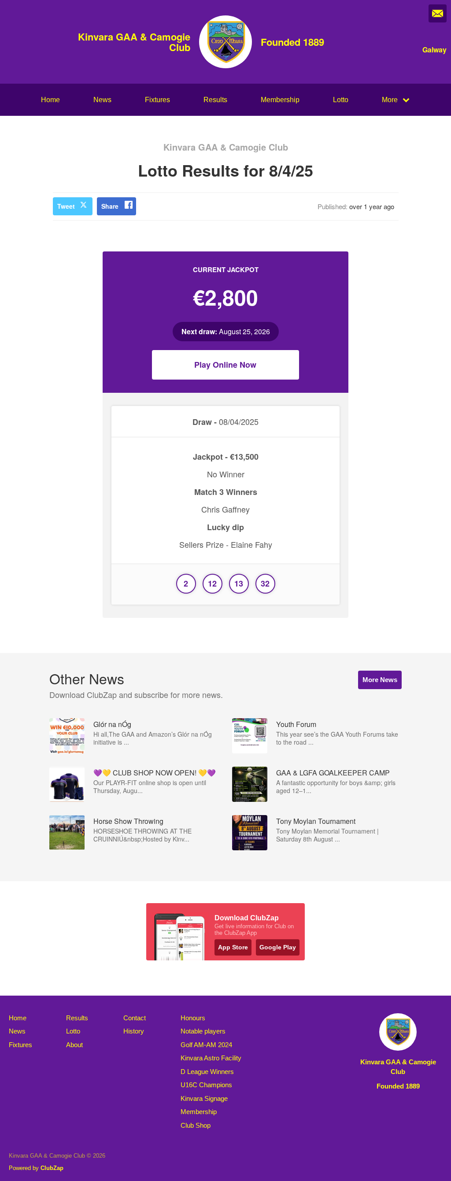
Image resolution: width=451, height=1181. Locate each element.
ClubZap (52, 1168)
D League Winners (207, 1071)
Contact (134, 1018)
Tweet (66, 206)
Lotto (340, 99)
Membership (280, 99)
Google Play (277, 947)
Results (215, 99)
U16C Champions (206, 1085)
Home (50, 99)
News (102, 99)
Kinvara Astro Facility (211, 1058)
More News (379, 679)
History (133, 1031)
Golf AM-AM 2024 (206, 1044)
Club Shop (196, 1125)
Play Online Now (225, 364)
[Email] (438, 13)
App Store (233, 947)
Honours (193, 1018)
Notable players (203, 1031)
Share (109, 206)
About (74, 1044)
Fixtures (157, 99)
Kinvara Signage (204, 1098)
